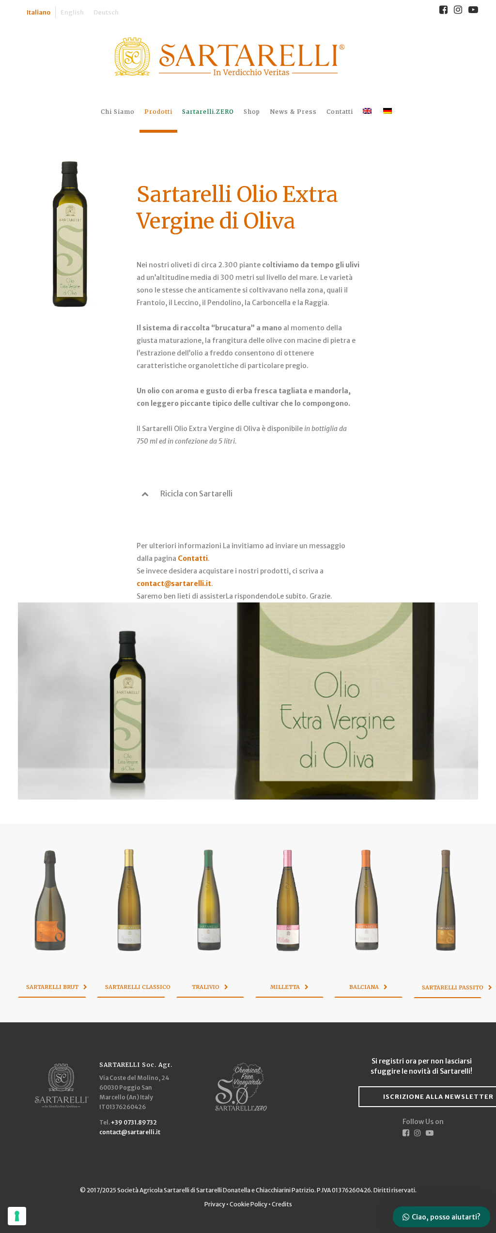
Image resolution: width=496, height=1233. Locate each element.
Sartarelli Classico (135, 987)
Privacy (215, 1204)
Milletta (285, 987)
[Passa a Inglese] (368, 111)
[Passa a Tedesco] (388, 111)
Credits (282, 1204)
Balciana (364, 987)
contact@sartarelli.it (174, 583)
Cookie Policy (248, 1204)
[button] (248, 493)
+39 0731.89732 (134, 1122)
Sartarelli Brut (52, 987)
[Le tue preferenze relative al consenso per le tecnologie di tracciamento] (17, 1216)
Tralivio (205, 987)
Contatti (193, 558)
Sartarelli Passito (452, 987)
